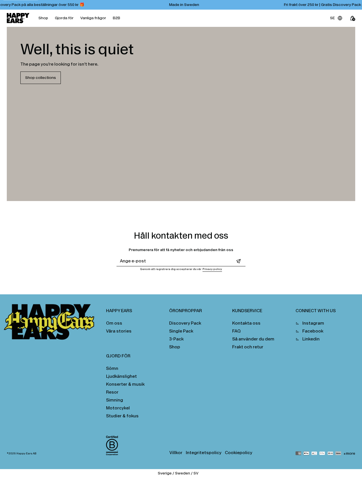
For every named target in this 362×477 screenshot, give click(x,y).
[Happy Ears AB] (51, 323)
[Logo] (18, 18)
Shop (43, 18)
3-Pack (176, 339)
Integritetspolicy (203, 452)
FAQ (236, 331)
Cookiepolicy (238, 452)
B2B (116, 18)
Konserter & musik (125, 384)
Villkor (175, 452)
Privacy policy (212, 269)
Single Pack (181, 331)
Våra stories (119, 331)
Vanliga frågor (93, 18)
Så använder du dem (253, 339)
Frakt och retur (247, 346)
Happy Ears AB (26, 453)
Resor (112, 392)
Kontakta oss (246, 323)
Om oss (114, 323)
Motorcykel (118, 408)
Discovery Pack (185, 323)
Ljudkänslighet (121, 376)
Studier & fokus (122, 415)
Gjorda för (64, 18)
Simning (114, 400)
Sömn (112, 368)
